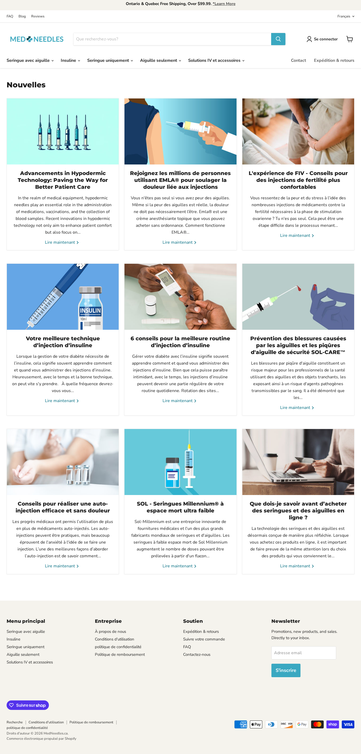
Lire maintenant (60, 242)
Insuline (69, 60)
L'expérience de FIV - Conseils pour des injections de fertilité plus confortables (298, 180)
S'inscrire (286, 670)
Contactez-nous (196, 654)
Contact (298, 60)
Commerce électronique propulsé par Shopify (41, 738)
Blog (22, 16)
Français (343, 16)
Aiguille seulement (159, 60)
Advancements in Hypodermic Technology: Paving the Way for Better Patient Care (63, 180)
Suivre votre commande (204, 639)
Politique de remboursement (120, 654)
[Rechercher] (278, 39)
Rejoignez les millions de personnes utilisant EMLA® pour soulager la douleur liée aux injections (180, 180)
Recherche (15, 722)
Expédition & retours (334, 60)
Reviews (37, 16)
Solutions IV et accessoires (215, 60)
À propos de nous (110, 631)
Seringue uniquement (108, 60)
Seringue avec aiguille (29, 60)
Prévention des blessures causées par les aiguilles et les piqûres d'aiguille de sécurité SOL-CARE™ (298, 345)
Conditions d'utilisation (114, 639)
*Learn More (224, 3)
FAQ (10, 16)
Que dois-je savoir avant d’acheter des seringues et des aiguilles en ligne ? (298, 511)
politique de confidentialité (118, 646)
